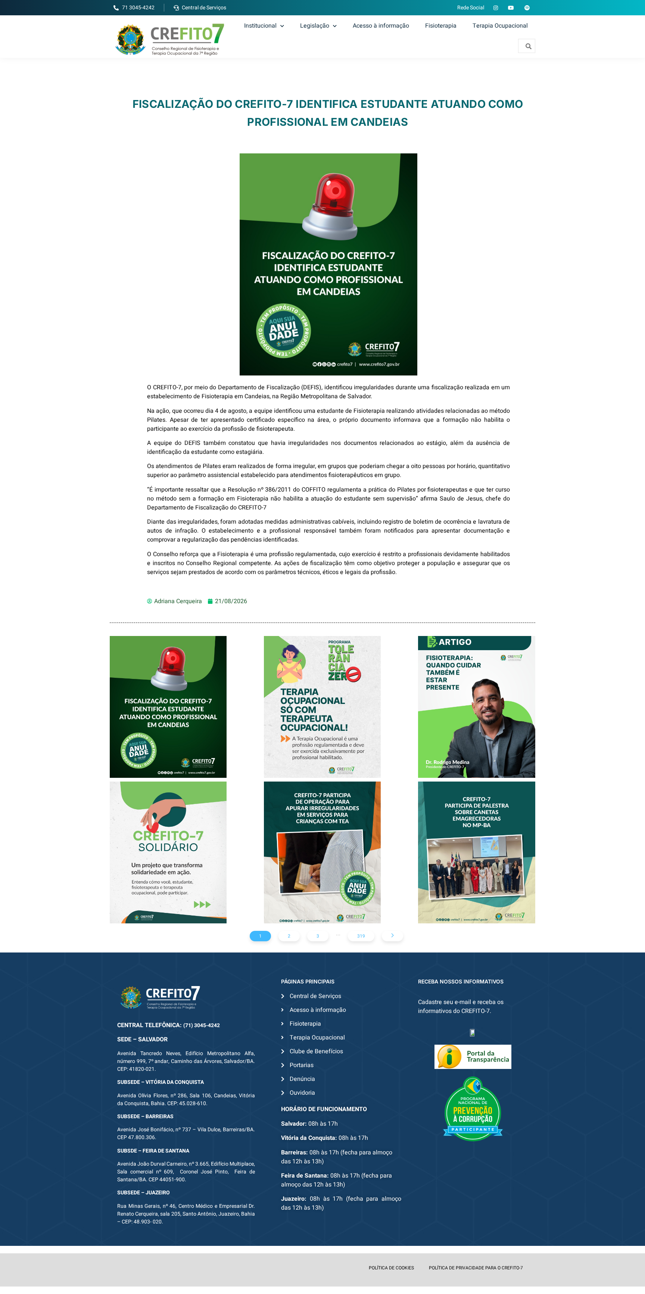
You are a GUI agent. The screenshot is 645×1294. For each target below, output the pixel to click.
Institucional (260, 25)
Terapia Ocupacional (500, 25)
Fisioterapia (441, 25)
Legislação (314, 25)
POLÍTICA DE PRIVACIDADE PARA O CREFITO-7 (476, 1268)
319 (361, 936)
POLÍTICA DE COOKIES (391, 1268)
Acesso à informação (381, 25)
